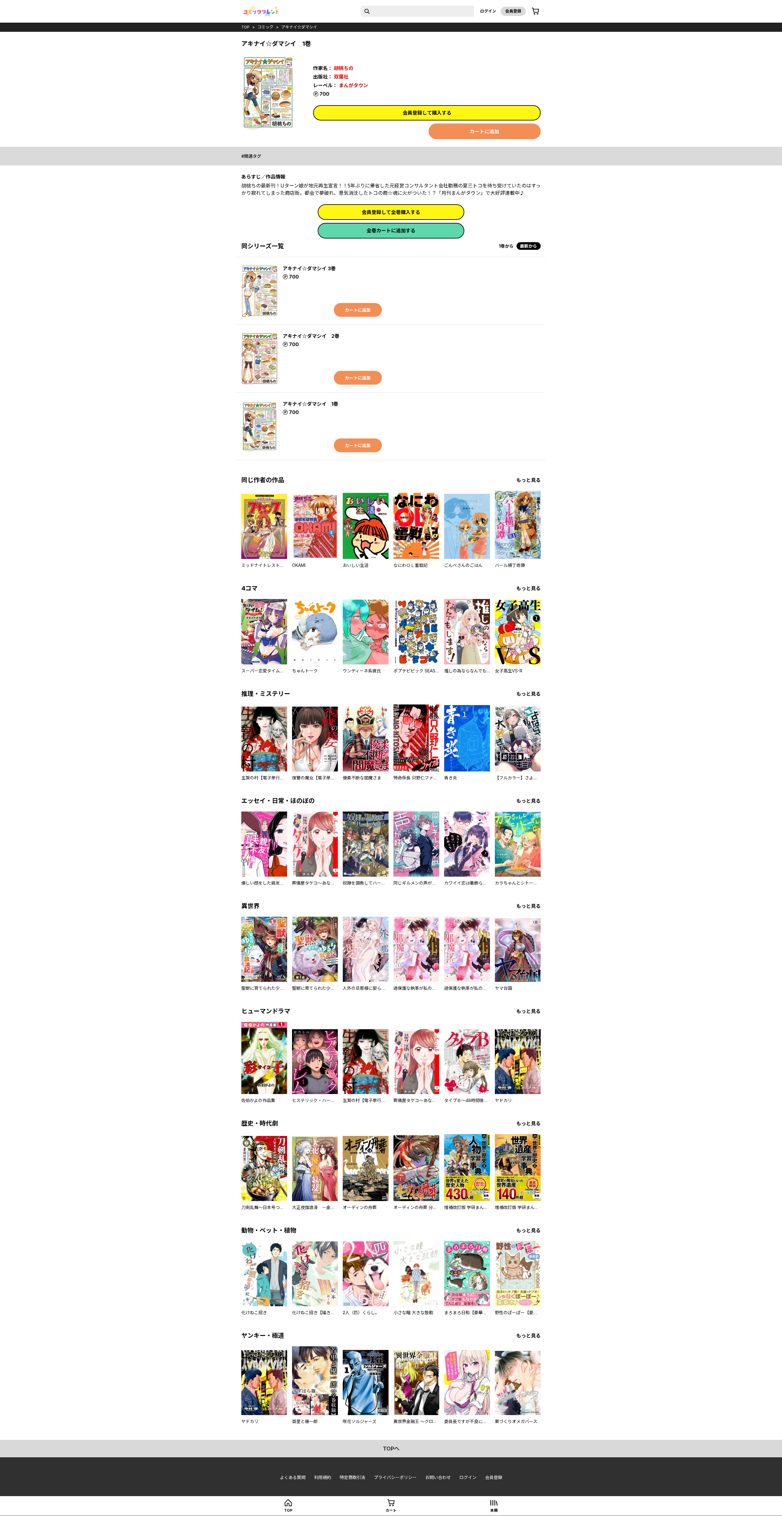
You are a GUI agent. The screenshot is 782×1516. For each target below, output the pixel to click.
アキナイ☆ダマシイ (299, 26)
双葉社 (341, 77)
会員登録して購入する (427, 113)
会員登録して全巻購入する (391, 212)
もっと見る (528, 480)
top (245, 26)
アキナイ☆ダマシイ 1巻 (310, 404)
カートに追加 (484, 131)
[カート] (535, 11)
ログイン (488, 11)
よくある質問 (292, 1477)
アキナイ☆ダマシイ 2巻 (311, 336)
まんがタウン (353, 85)
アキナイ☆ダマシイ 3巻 (309, 268)
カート (391, 1510)
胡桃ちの (343, 68)
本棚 (494, 1510)
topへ (391, 1448)
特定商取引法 (352, 1477)
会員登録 (513, 11)
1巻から (506, 246)
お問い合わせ (438, 1477)
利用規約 (322, 1477)
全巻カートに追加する (391, 230)
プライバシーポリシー (395, 1477)
